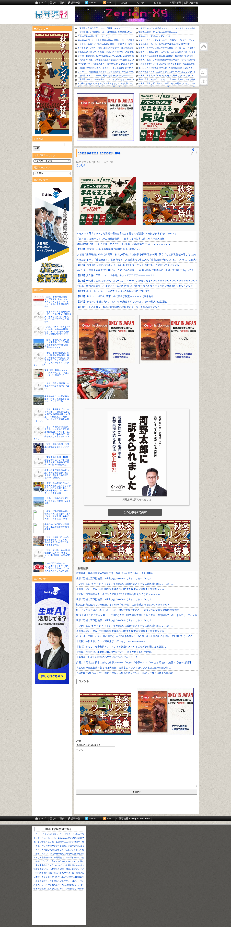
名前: (79, 741)
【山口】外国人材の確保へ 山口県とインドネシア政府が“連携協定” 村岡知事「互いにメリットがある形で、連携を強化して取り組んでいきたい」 (52, 433)
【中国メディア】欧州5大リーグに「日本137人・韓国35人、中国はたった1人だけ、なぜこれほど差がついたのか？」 (57, 317)
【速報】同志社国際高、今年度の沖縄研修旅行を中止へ (56, 385)
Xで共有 (81, 165)
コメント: (81, 750)
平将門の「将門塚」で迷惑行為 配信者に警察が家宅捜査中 (56, 526)
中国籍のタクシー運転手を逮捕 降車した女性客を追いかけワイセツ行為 (56, 398)
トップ (41, 2)
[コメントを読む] (203, 81)
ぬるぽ (157, 2)
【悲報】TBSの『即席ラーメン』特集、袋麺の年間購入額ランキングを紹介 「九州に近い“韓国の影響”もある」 (57, 330)
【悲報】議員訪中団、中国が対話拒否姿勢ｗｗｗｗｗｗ (56, 446)
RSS (109, 2)
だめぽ (124, 2)
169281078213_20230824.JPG (99, 153)
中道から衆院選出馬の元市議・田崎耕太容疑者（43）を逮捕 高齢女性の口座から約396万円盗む (56, 474)
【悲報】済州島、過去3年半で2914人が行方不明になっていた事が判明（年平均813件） (57, 554)
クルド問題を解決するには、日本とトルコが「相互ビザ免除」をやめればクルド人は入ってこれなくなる (56, 567)
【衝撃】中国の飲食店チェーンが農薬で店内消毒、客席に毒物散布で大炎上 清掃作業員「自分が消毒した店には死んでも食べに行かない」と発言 (51, 359)
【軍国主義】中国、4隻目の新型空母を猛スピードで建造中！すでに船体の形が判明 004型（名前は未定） (57, 461)
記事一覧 (75, 2)
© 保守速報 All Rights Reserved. (134, 818)
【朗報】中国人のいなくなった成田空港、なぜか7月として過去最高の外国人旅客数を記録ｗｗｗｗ (57, 343)
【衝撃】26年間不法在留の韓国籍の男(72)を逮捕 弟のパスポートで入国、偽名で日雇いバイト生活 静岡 (57, 515)
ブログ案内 (59, 2)
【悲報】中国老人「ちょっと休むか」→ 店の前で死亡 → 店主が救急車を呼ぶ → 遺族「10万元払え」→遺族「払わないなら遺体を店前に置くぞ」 (51, 415)
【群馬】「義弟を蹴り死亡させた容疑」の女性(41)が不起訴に (57, 500)
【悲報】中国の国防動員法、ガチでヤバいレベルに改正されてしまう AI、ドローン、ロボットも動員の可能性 (57, 301)
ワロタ (140, 2)
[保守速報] (51, 14)
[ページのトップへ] (203, 46)
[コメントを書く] (203, 72)
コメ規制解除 (174, 2)
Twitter (92, 2)
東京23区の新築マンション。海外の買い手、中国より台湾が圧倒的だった (56, 372)
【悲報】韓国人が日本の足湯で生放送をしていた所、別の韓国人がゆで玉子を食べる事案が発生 (56, 541)
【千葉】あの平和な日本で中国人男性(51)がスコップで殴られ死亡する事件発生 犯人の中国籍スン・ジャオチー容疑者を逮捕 (57, 488)
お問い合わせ (191, 2)
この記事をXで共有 (135, 512)
